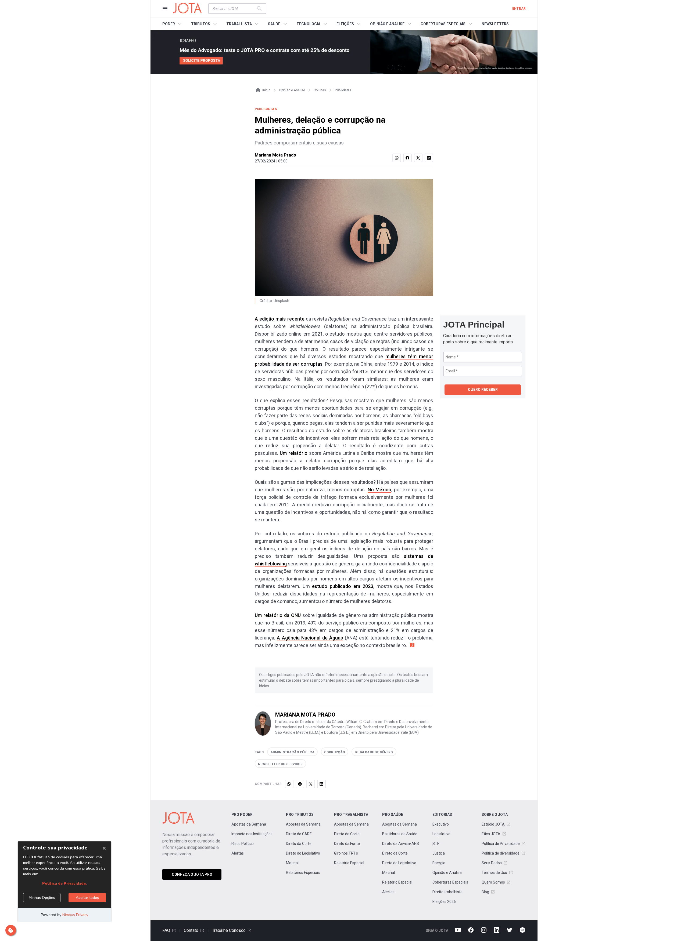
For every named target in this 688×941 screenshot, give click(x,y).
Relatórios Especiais (303, 872)
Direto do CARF (298, 834)
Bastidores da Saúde (399, 834)
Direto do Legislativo (303, 853)
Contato (191, 930)
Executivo (440, 824)
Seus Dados (492, 863)
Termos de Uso (494, 872)
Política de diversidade (500, 853)
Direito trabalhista (447, 892)
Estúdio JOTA (493, 824)
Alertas (237, 853)
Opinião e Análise (447, 872)
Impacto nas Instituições (252, 834)
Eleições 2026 (444, 901)
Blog (485, 892)
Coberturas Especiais (450, 882)
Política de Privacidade (501, 843)
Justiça (438, 853)
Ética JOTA (491, 834)
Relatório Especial (349, 863)
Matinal (292, 863)
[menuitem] (172, 23)
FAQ (166, 930)
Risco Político (242, 843)
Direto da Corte (298, 843)
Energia (438, 863)
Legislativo (441, 834)
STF (435, 843)
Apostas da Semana (248, 824)
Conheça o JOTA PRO (192, 874)
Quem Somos (493, 882)
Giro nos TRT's (346, 853)
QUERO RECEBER (483, 389)
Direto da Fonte (347, 843)
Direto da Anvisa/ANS (400, 843)
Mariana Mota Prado (275, 155)
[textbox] (234, 9)
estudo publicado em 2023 (342, 586)
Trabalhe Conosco (229, 930)
